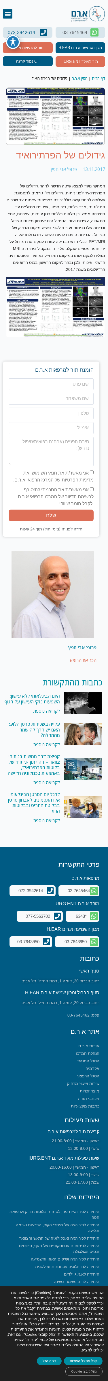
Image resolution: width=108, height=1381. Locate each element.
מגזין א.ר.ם (80, 78)
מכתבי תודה (88, 1098)
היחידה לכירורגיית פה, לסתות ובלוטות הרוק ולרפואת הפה (54, 1214)
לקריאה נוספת (46, 711)
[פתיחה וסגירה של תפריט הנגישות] (13, 42)
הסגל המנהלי (88, 1061)
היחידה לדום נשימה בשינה (76, 1281)
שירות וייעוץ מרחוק (83, 1083)
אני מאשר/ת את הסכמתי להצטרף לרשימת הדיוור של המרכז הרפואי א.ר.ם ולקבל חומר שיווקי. (56, 496)
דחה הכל (49, 1361)
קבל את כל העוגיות (83, 1361)
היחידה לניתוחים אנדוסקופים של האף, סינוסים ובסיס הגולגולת (59, 1248)
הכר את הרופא (83, 660)
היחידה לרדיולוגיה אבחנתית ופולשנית (67, 1266)
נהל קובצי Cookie (84, 1371)
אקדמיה (92, 1068)
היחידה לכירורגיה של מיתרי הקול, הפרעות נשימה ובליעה (57, 1228)
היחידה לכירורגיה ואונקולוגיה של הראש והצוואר (59, 1238)
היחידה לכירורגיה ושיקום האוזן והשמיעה (65, 1259)
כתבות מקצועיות (85, 1106)
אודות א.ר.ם (88, 1045)
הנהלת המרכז (87, 1053)
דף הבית (98, 78)
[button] (7, 14)
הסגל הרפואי (88, 1076)
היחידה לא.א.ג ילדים (81, 1274)
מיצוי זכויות (89, 1091)
